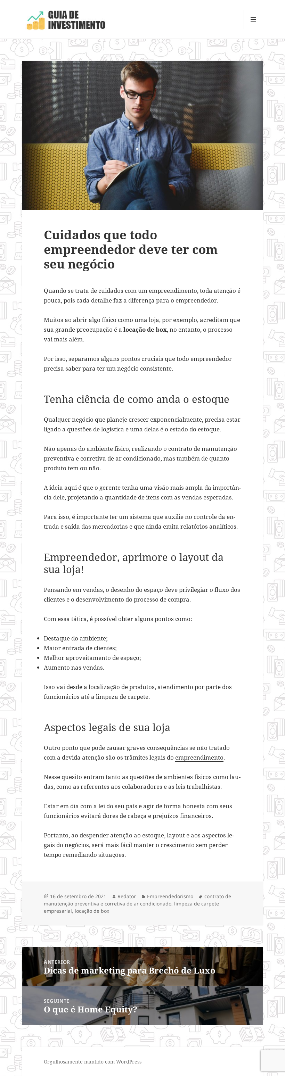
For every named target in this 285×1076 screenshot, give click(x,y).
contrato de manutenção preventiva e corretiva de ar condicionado (137, 900)
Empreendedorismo (170, 896)
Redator (126, 896)
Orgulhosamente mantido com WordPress (92, 1061)
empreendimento (199, 757)
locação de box (92, 911)
